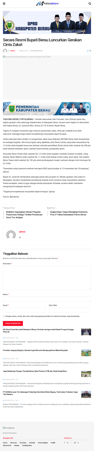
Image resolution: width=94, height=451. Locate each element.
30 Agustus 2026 (9, 338)
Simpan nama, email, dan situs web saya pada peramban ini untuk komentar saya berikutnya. (42, 316)
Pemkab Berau (36, 51)
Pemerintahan (43, 443)
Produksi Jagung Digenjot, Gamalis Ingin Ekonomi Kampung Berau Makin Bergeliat (35, 350)
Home (5, 443)
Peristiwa (23, 443)
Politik (53, 443)
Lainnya (16, 445)
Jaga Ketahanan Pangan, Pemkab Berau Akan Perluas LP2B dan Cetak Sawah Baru (35, 371)
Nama (6, 294)
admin (12, 51)
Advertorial (7, 445)
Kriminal (32, 443)
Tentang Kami (27, 445)
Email (6, 305)
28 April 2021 (23, 51)
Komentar (8, 263)
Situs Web (53, 305)
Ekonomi (13, 443)
